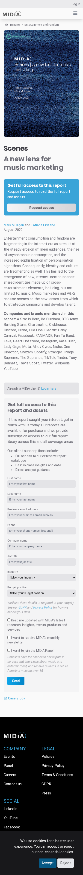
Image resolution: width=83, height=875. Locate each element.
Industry (12, 571)
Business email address (22, 509)
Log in (76, 4)
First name (14, 478)
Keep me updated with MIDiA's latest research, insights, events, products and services (37, 624)
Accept (48, 863)
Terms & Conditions (57, 775)
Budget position (17, 587)
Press (46, 793)
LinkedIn (10, 809)
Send (16, 681)
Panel (8, 765)
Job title (12, 556)
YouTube (11, 818)
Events (9, 756)
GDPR (22, 607)
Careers (10, 775)
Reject (65, 863)
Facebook (12, 827)
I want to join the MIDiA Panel (32, 650)
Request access (41, 208)
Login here (48, 388)
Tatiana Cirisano (43, 225)
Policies (48, 756)
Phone (11, 525)
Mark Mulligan (14, 225)
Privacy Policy (42, 607)
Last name (14, 493)
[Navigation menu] (75, 13)
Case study (16, 698)
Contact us (13, 784)
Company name (17, 540)
